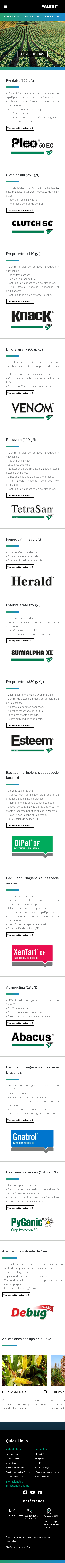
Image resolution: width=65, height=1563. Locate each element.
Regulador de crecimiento (47, 1472)
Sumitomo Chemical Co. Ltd (18, 1472)
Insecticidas (41, 1454)
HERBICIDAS (52, 16)
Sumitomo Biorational (15, 1467)
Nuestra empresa (13, 1454)
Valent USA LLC (13, 1458)
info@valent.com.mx (15, 1515)
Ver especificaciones (20, 128)
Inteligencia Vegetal (18, 1485)
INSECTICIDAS (11, 16)
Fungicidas (41, 1458)
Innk (29, 1547)
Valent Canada (12, 1463)
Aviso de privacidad (14, 1476)
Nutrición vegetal (43, 1467)
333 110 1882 (31, 1516)
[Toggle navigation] (5, 6)
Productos (40, 1449)
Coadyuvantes (42, 1476)
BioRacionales (14, 1481)
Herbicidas (41, 1463)
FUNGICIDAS (32, 16)
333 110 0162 (31, 1519)
